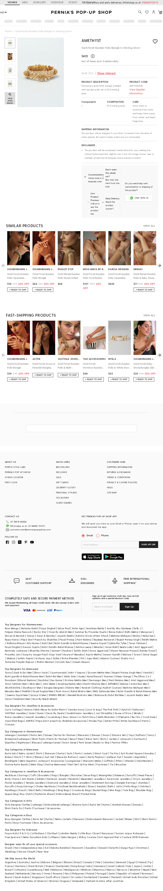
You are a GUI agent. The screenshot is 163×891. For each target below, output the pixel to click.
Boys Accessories (43, 822)
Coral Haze (149, 717)
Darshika (43, 680)
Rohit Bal (47, 643)
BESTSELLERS (63, 467)
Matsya (127, 654)
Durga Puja (127, 847)
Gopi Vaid (55, 654)
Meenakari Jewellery (93, 778)
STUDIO (73, 2)
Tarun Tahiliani (137, 643)
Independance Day (31, 847)
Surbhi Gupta (25, 658)
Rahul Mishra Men (81, 691)
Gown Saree (69, 742)
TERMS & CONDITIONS (118, 477)
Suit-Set (49, 757)
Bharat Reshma (27, 680)
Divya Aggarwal (99, 650)
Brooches (121, 764)
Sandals (101, 786)
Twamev (108, 676)
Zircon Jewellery (142, 778)
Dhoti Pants (38, 738)
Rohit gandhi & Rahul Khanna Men (24, 676)
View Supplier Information (137, 91)
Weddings (11, 851)
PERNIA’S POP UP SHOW (17, 472)
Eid (46, 847)
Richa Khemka (70, 658)
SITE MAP (112, 492)
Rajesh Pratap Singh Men (126, 672)
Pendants (73, 778)
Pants (78, 753)
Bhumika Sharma (39, 650)
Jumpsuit (43, 760)
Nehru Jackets (63, 819)
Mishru (136, 635)
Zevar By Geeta (55, 713)
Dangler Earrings (126, 782)
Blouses (36, 742)
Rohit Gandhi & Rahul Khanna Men (137, 691)
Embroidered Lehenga (57, 804)
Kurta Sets (36, 735)
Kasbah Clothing (91, 687)
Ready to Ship (101, 742)
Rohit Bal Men (54, 676)
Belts (111, 786)
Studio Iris (127, 658)
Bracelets (44, 775)
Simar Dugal (150, 654)
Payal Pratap (66, 639)
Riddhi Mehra (149, 639)
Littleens (54, 837)
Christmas (142, 847)
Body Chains (12, 778)
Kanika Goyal (147, 650)
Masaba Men (12, 691)
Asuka (81, 676)
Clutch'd (125, 709)
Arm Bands (28, 778)
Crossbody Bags (81, 790)
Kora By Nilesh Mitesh (44, 698)
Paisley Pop (95, 720)
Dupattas (10, 742)
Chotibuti (52, 833)
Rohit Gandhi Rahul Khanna (57, 647)
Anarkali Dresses (121, 804)
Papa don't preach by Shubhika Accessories (61, 720)
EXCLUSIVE (61, 472)
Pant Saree (85, 742)
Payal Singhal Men (43, 691)
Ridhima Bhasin (16, 643)
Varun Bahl (111, 647)
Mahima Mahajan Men (136, 687)
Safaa (56, 658)
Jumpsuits (126, 738)
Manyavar (146, 632)
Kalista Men (73, 687)
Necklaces (11, 775)
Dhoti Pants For (14, 808)
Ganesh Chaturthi (108, 847)
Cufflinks (109, 760)
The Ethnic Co (141, 676)
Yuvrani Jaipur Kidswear (129, 833)
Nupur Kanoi (12, 639)
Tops (131, 735)
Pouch (22, 790)
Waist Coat (101, 753)
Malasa (11, 658)
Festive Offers (120, 742)
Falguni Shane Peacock (18, 632)
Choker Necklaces (45, 786)
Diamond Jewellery (59, 782)
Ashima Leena (84, 647)
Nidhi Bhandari (106, 717)
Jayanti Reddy (65, 635)
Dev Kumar (56, 680)
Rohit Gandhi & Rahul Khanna (71, 643)
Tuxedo (128, 757)
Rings (55, 775)
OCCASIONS (62, 497)
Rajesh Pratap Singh (128, 639)
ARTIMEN (113, 683)
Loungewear (73, 760)
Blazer (128, 819)
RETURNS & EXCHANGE (119, 472)
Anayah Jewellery (35, 717)
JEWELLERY (39, 2)
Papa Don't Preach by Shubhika (39, 639)
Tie (111, 764)
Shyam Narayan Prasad (124, 650)
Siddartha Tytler (117, 643)
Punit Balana (84, 639)
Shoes (91, 786)
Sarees (48, 735)
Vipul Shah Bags (14, 720)
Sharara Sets (119, 735)
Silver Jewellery (81, 782)
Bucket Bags (100, 790)
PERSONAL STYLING (66, 492)
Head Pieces (145, 775)
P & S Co (25, 833)
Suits (70, 753)
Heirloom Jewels (56, 778)
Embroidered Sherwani (99, 819)
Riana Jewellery (14, 717)
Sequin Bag (11, 794)
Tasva (8, 672)
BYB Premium (141, 837)
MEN (25, 2)
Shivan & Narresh (14, 635)
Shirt (137, 819)
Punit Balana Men (119, 680)
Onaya (31, 635)
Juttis (119, 786)
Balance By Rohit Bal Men (109, 695)
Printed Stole (88, 794)
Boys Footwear (22, 822)
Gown (106, 735)
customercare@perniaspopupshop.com (30, 529)
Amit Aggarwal (143, 647)
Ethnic (119, 760)
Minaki (138, 713)
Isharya (28, 709)
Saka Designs (68, 837)
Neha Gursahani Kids (35, 837)
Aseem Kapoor (81, 661)
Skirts (103, 738)
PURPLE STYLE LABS (15, 467)
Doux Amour (70, 717)
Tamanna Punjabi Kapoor (19, 661)
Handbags (11, 790)
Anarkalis (23, 735)
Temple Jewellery (35, 782)
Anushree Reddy (95, 628)
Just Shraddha (104, 713)
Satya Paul (64, 628)
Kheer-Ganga (123, 676)
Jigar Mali (92, 658)
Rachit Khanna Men (94, 683)
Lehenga (37, 804)
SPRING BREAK (57, 695)
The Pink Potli (110, 709)
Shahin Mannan (45, 661)
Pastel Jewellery (14, 782)
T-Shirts (28, 757)
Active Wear (87, 764)
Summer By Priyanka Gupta (91, 632)
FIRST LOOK (89, 2)
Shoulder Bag (143, 790)
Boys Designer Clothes (18, 819)
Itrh (82, 658)
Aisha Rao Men (139, 683)
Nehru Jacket (26, 753)
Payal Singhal (12, 647)
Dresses (96, 735)
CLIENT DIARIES (64, 502)
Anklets (41, 778)
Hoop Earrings (25, 786)
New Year (43, 851)
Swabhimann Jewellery (79, 713)
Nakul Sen (148, 635)
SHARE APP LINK (148, 544)
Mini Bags (115, 790)
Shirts (39, 753)
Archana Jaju (43, 658)
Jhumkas (143, 782)
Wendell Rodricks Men (80, 695)
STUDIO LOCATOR (14, 477)
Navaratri (77, 847)
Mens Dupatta (28, 760)
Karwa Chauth (27, 851)
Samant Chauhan (62, 650)
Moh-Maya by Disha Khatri (50, 709)
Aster (32, 713)
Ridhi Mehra (131, 632)
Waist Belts (34, 790)
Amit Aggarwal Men (142, 680)
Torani (137, 654)
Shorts (17, 757)
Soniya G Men (38, 695)
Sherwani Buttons (66, 757)
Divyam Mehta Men (99, 672)
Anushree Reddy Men (69, 683)
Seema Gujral (98, 643)
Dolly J (137, 628)
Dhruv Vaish (41, 672)
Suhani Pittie (111, 720)
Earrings (23, 775)
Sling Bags (64, 790)
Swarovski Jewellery (119, 778)
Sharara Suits (80, 804)
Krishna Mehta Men (76, 680)
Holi (16, 847)
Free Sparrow (13, 837)
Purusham (10, 680)
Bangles (64, 775)
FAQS (110, 487)
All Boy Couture (87, 837)
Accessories (57, 760)
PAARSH (26, 691)
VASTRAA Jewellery (16, 713)
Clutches (144, 786)
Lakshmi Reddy (68, 833)
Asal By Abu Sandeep (119, 628)
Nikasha (98, 647)
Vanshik (147, 672)
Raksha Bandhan (60, 847)
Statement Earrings (103, 782)
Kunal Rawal (94, 676)
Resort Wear (77, 738)
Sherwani (50, 753)
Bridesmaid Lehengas (17, 738)
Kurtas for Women (64, 735)
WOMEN (12, 2)
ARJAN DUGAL (13, 687)
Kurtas (61, 753)
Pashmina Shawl (44, 794)
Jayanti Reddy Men (137, 695)
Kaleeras (119, 775)
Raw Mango (12, 628)
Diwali (8, 847)
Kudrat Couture (112, 687)
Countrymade (58, 672)
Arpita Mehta (93, 654)
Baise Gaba (116, 632)
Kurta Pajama (96, 757)
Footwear (102, 764)
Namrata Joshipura (16, 650)
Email (90, 535)
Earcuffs (131, 775)
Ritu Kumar (33, 643)
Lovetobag (54, 717)
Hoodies (149, 753)
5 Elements (123, 717)
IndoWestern (144, 760)
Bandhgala (11, 760)
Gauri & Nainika (46, 635)
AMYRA (30, 720)
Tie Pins (114, 753)
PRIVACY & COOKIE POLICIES (122, 482)
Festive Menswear (55, 764)
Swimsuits (140, 738)
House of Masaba (73, 654)
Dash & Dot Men (23, 672)
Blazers (39, 757)
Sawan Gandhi (112, 654)
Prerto (145, 720)
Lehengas (10, 735)
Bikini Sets (92, 738)
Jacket (119, 819)
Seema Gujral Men (17, 695)
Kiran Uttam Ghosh (97, 635)
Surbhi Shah (80, 650)
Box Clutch (26, 794)
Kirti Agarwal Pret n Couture (114, 837)
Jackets (113, 738)
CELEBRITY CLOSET (66, 487)
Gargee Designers (54, 687)
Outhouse (137, 709)
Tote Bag (128, 790)
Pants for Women (57, 738)
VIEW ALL (149, 225)
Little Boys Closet (90, 833)
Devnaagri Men (98, 680)
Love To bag (93, 709)
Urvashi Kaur (63, 661)
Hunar (40, 713)
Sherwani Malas (92, 760)
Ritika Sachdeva (130, 720)
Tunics (150, 735)
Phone (105, 535)
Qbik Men (34, 683)
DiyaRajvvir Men (32, 687)
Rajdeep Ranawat (104, 639)
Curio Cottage (13, 709)
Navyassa (107, 833)
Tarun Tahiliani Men (16, 683)
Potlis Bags (130, 786)
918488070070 (150, 2)
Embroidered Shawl (67, 794)
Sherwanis (83, 735)
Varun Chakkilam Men (17, 698)
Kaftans (140, 735)
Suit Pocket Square (131, 753)
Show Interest (106, 73)
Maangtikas (105, 775)
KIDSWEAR (57, 2)
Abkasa (124, 683)
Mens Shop (37, 764)
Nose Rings (90, 775)
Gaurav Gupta (30, 647)
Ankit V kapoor (77, 672)
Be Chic (136, 717)
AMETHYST (91, 40)
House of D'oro (123, 713)
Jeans (82, 757)
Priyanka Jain (13, 654)
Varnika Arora (76, 709)
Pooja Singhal (47, 628)
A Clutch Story (87, 717)
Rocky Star (40, 632)
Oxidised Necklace (69, 786)
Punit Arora (62, 691)
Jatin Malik (48, 683)
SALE (58, 477)
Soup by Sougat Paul (35, 654)
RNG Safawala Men (104, 691)
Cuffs (33, 775)
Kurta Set (95, 804)
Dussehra (91, 847)
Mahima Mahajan (121, 635)
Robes (8, 757)
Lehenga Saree (51, 742)
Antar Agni (78, 628)
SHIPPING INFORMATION (119, 467)
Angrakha (140, 757)
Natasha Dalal (29, 628)
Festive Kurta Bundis (16, 764)
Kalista (80, 635)
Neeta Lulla (126, 647)
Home (8, 31)
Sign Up (129, 606)
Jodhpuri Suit (114, 757)
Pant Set (73, 764)
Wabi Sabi (70, 676)
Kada (83, 786)
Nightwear (24, 742)
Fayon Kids (11, 833)
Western (130, 760)
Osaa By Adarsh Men (61, 632)
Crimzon (10, 724)
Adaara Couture (109, 658)
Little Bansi (38, 833)
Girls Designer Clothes (17, 804)
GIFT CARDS (62, 482)
